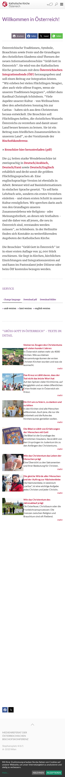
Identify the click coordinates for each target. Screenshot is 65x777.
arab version (10, 308)
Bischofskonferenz (15, 141)
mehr (60, 368)
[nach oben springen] (32, 724)
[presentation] (12, 299)
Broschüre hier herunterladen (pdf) (28, 149)
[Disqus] (32, 573)
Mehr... (5, 772)
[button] (18, 36)
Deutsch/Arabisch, (36, 163)
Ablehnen (38, 772)
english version (42, 308)
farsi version (25, 308)
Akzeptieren (54, 772)
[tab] (12, 299)
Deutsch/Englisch (42, 167)
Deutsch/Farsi (11, 167)
